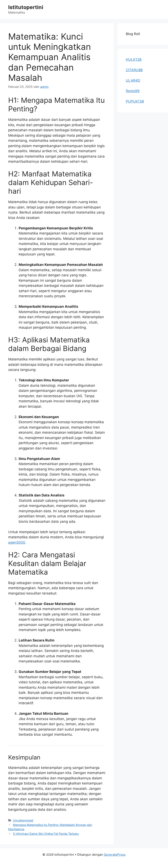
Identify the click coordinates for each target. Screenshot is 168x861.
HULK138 (133, 59)
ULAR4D (133, 80)
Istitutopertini (25, 7)
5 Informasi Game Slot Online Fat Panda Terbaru (46, 833)
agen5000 (16, 542)
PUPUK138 (135, 101)
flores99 (133, 91)
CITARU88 (134, 70)
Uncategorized (23, 820)
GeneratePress (115, 854)
